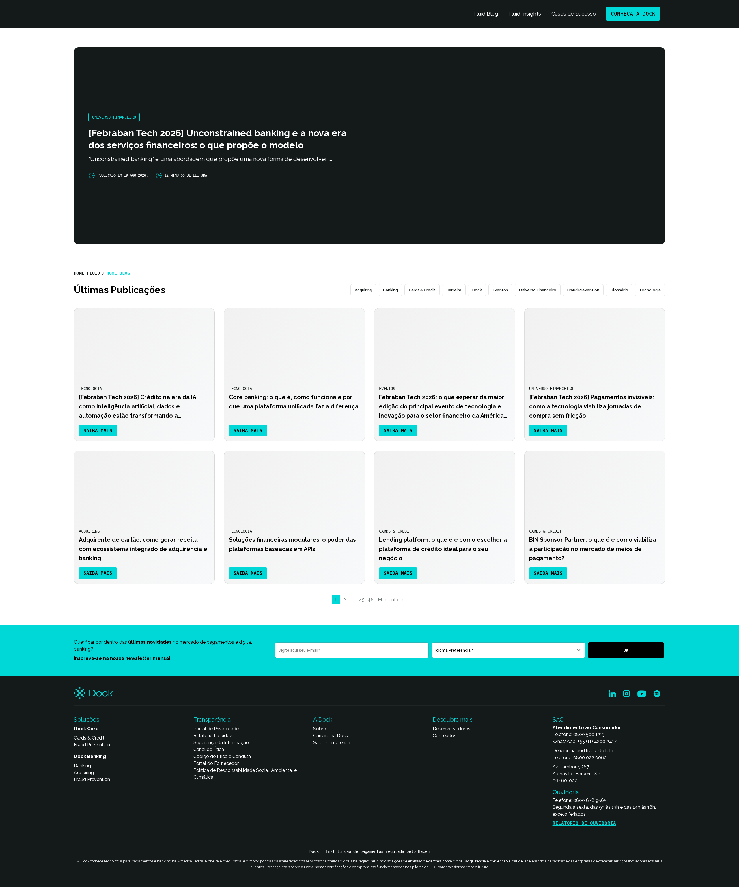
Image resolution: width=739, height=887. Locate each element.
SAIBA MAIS (97, 430)
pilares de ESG (424, 866)
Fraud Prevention (583, 290)
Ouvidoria (566, 792)
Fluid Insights (524, 14)
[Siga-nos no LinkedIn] (612, 694)
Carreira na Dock (330, 735)
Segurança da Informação (221, 742)
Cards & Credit (422, 290)
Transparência (212, 719)
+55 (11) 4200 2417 (597, 741)
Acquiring (363, 290)
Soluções (86, 719)
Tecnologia (650, 290)
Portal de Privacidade (216, 728)
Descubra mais (453, 719)
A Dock (322, 719)
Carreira (453, 290)
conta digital (453, 861)
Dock (477, 290)
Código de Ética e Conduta (222, 756)
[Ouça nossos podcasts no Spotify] (656, 694)
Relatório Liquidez (212, 735)
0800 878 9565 (589, 800)
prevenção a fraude (506, 861)
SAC (558, 719)
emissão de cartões (424, 861)
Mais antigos (391, 599)
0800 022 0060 (590, 757)
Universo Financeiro (537, 290)
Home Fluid (87, 273)
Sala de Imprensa (331, 742)
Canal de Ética (208, 749)
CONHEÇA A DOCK (633, 14)
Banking (390, 290)
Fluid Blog (485, 14)
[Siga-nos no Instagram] (626, 694)
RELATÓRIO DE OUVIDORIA (584, 823)
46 (371, 599)
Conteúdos (444, 735)
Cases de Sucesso (573, 14)
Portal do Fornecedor (216, 763)
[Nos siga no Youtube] (641, 694)
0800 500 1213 (589, 734)
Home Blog (118, 273)
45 (362, 599)
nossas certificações (331, 866)
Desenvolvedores (451, 728)
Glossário (619, 290)
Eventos (500, 290)
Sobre (319, 728)
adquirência (475, 861)
